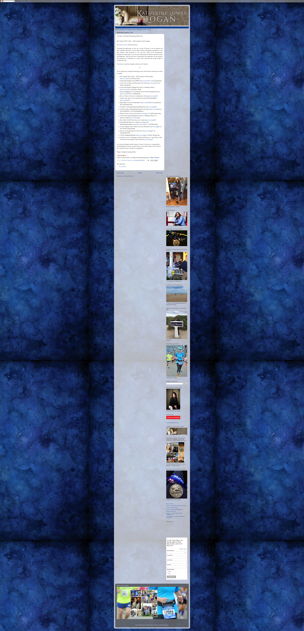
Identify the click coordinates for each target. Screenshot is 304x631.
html (170, 571)
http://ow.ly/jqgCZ (148, 131)
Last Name (169, 560)
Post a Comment (122, 166)
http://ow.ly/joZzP (152, 96)
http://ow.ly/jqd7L (155, 109)
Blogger (167, 625)
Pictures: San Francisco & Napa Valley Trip (176, 505)
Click (118, 64)
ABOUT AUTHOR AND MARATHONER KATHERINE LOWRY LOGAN (133, 29)
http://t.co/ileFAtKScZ (146, 102)
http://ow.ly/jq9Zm (151, 107)
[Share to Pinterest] (157, 160)
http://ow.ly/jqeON (150, 120)
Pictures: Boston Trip (171, 511)
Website (169, 564)
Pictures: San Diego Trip (171, 507)
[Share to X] (154, 160)
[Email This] (151, 160)
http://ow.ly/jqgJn (141, 135)
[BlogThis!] (152, 160)
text (169, 573)
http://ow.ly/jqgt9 (155, 126)
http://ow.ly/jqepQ (135, 117)
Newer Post (120, 173)
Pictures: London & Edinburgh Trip (174, 509)
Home (140, 173)
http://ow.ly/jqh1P (147, 139)
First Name (169, 555)
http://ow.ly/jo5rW (152, 83)
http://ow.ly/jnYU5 (145, 81)
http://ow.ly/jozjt (125, 89)
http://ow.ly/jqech (143, 113)
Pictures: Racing (170, 503)
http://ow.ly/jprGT (125, 100)
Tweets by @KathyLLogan (172, 422)
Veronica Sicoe (123, 45)
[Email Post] (148, 160)
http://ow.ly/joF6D (125, 93)
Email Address (176, 550)
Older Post (159, 173)
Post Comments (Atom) (128, 176)
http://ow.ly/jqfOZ (141, 124)
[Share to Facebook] (155, 160)
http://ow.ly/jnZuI (125, 78)
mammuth (156, 625)
